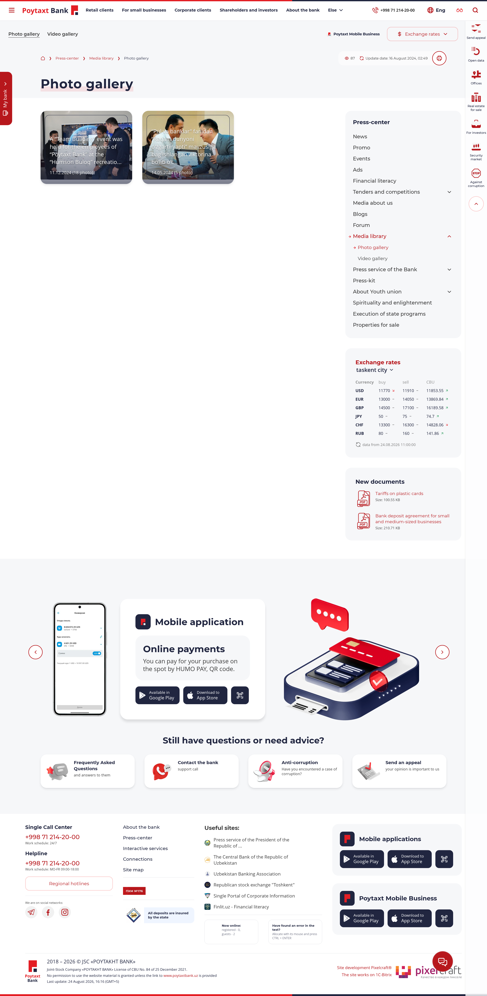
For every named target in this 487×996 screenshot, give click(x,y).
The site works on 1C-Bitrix (367, 974)
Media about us (373, 203)
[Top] (476, 203)
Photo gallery (24, 34)
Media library (101, 58)
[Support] (442, 961)
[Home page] (43, 58)
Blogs (360, 214)
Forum (361, 225)
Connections (137, 859)
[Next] (442, 652)
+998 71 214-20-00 (52, 837)
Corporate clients (193, 10)
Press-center (67, 58)
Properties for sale (376, 325)
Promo (361, 148)
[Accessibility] (460, 10)
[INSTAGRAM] (65, 912)
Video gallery (62, 34)
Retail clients (100, 10)
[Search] (475, 10)
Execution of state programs (389, 314)
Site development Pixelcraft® (364, 967)
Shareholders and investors (249, 10)
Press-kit (364, 281)
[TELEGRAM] (31, 912)
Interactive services (145, 848)
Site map (133, 869)
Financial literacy (374, 181)
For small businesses (144, 10)
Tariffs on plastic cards (399, 493)
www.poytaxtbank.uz (180, 975)
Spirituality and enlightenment (392, 303)
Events (361, 159)
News (360, 137)
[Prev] (35, 652)
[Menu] (12, 10)
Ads (358, 170)
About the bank (303, 10)
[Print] (439, 58)
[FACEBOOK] (48, 912)
